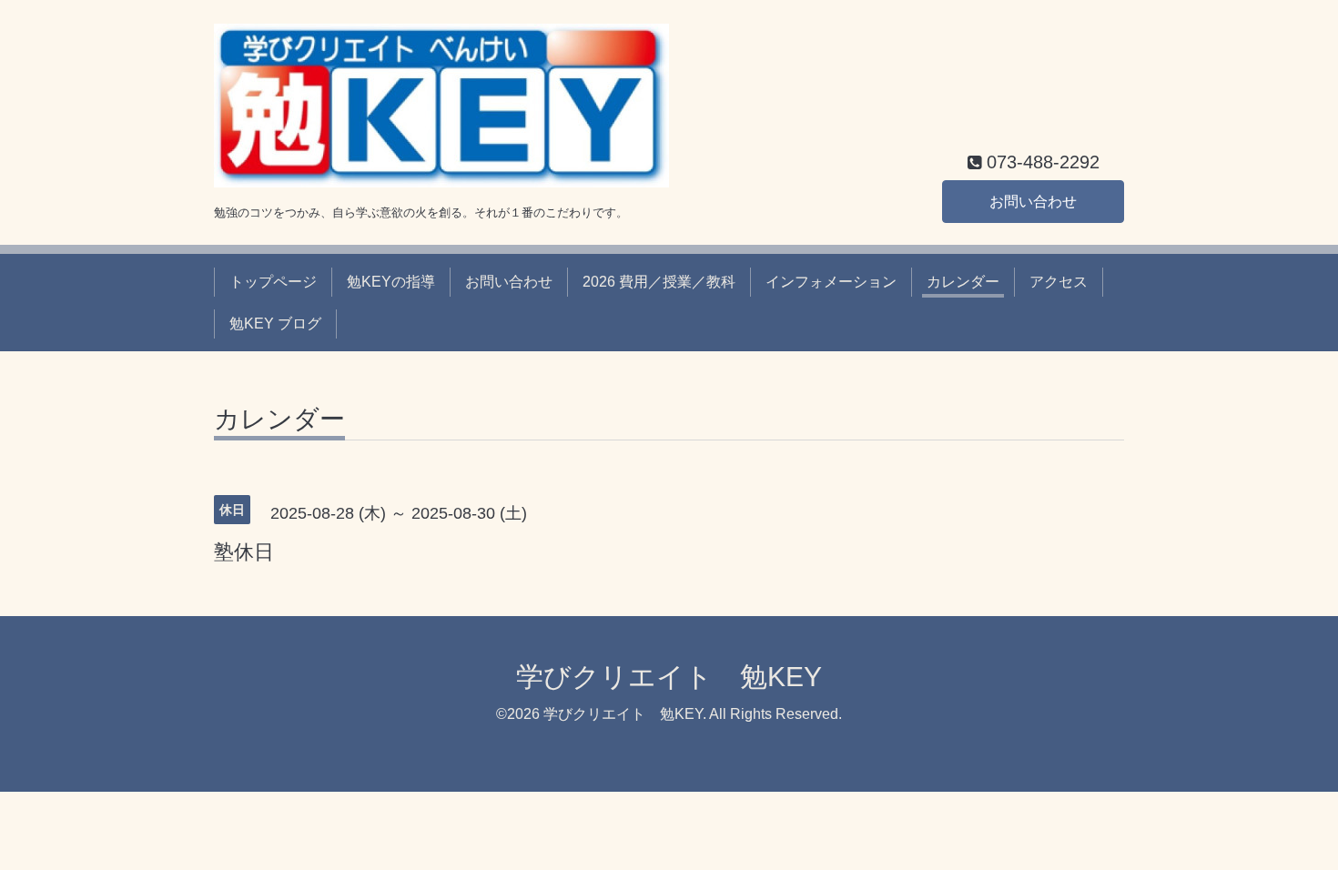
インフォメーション (831, 281)
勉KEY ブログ (275, 323)
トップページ (273, 281)
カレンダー (963, 281)
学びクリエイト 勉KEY (669, 677)
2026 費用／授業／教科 (659, 281)
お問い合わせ (1033, 201)
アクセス (1058, 281)
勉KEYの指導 (391, 281)
